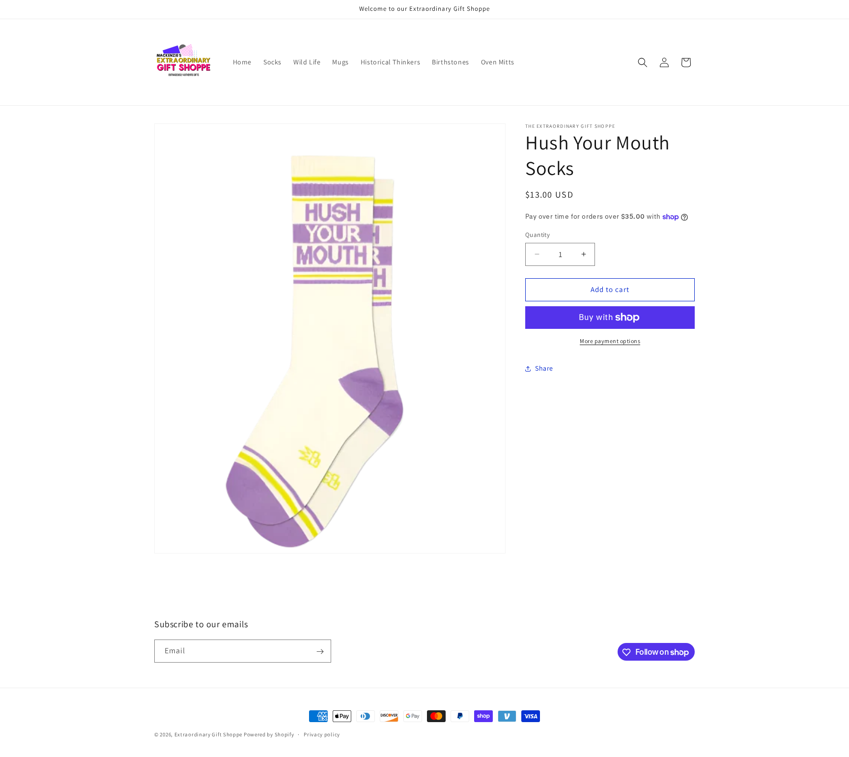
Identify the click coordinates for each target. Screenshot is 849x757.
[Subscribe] (320, 651)
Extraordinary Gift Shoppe (208, 734)
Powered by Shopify (269, 734)
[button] (642, 62)
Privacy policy (322, 733)
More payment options (610, 341)
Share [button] (544, 368)
